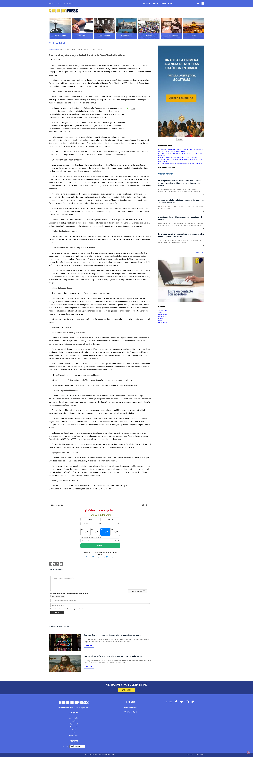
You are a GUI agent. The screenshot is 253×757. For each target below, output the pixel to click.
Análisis (160, 313)
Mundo (160, 319)
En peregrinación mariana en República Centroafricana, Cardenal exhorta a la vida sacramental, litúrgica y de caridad (180, 150)
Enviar (57, 612)
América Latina (163, 311)
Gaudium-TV (162, 317)
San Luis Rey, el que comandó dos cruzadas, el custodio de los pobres (112, 635)
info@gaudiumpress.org (130, 707)
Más (87, 645)
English (163, 3)
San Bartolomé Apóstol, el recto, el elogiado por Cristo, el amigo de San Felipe (116, 656)
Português (147, 3)
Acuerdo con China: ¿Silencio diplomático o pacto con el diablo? (177, 157)
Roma (160, 321)
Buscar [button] (180, 139)
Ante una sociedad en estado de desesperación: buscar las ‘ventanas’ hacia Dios (181, 201)
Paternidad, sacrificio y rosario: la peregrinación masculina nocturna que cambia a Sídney (181, 235)
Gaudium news (54, 49)
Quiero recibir (126, 690)
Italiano (155, 3)
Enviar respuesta (136, 591)
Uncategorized (162, 323)
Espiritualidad (57, 43)
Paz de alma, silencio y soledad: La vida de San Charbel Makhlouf (87, 55)
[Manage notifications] (248, 752)
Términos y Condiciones (195, 754)
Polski (170, 3)
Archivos (65, 746)
